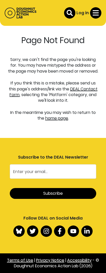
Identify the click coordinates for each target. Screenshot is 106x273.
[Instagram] (46, 231)
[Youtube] (73, 231)
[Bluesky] (19, 231)
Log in (82, 13)
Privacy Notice (50, 260)
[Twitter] (32, 231)
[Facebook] (59, 231)
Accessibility (79, 260)
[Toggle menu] (95, 13)
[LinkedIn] (87, 231)
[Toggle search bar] (69, 13)
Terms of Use (20, 260)
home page (56, 118)
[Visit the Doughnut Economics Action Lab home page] (20, 13)
